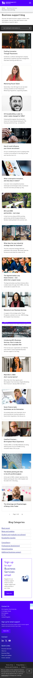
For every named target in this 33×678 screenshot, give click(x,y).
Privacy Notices (20, 665)
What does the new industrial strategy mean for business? (13, 244)
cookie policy (4, 675)
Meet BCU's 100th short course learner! (11, 376)
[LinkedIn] (3, 641)
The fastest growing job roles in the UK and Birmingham (13, 473)
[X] (6, 641)
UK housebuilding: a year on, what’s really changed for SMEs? (14, 115)
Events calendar (6, 657)
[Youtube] (9, 641)
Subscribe (9, 593)
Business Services (12, 8)
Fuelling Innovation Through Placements (10, 52)
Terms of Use (9, 665)
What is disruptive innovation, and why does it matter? (13, 180)
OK (29, 671)
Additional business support (11, 552)
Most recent (6, 528)
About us (4, 651)
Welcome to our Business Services (15, 310)
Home (3, 8)
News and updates (8, 531)
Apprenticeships (7, 549)
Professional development (11, 546)
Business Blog (5, 653)
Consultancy (6, 542)
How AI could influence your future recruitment (11, 147)
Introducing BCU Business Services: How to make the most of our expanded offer (13, 342)
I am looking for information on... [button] (12, 28)
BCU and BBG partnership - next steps (12, 212)
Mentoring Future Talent (12, 84)
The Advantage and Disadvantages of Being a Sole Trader (15, 505)
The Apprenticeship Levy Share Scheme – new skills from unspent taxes (12, 278)
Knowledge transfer (9, 538)
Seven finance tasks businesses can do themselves (14, 408)
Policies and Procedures (11, 667)
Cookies (23, 667)
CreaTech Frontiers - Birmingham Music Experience (14, 440)
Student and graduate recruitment (14, 534)
